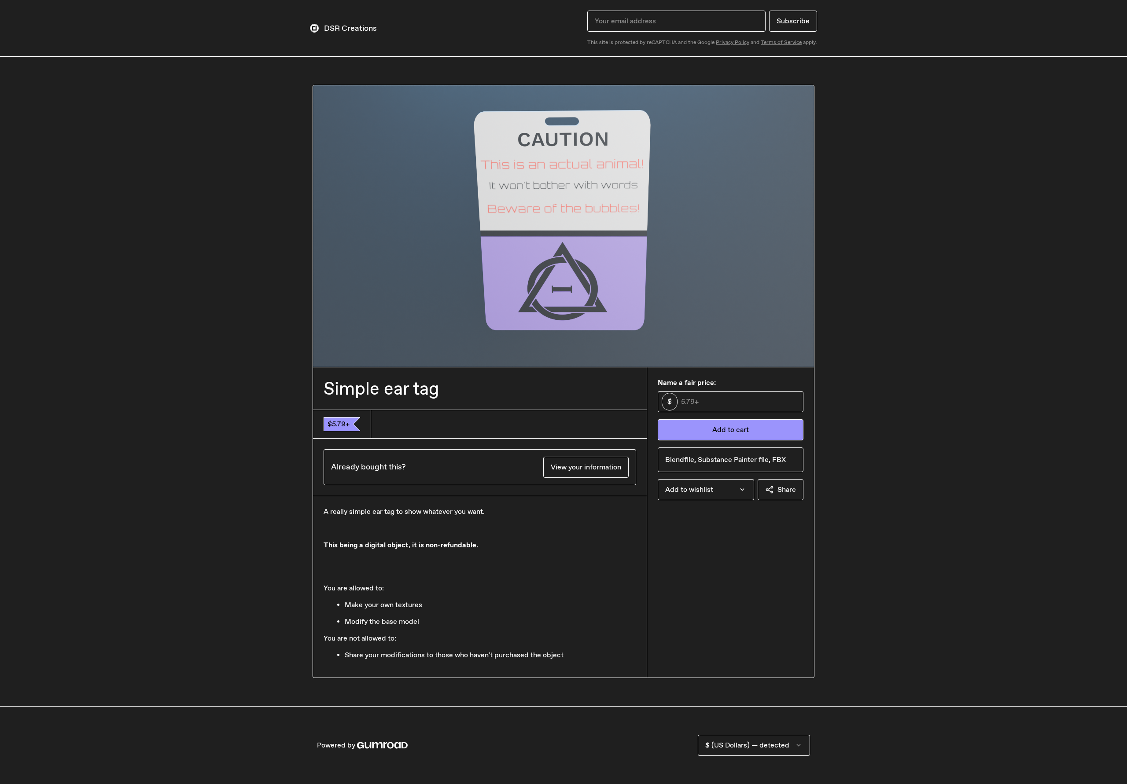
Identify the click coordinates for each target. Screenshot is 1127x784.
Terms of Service (781, 42)
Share (786, 489)
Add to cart (730, 429)
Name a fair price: (687, 382)
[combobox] (706, 489)
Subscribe (793, 21)
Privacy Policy (732, 42)
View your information (586, 467)
